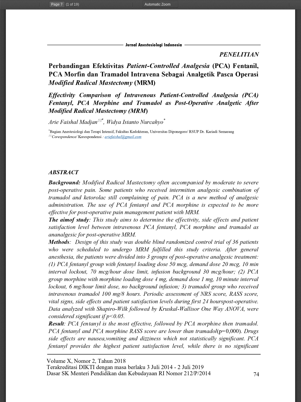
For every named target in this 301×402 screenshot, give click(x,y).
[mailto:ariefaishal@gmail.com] (124, 136)
